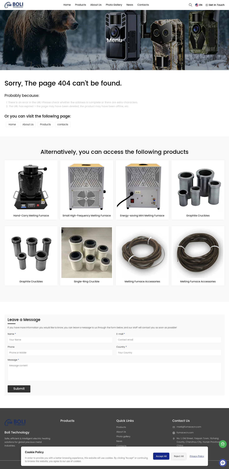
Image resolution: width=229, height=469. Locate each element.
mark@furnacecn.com (189, 427)
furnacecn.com (185, 433)
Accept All (161, 456)
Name (12, 334)
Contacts (143, 5)
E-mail (120, 334)
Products (80, 5)
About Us (95, 5)
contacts (62, 124)
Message (13, 360)
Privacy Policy (197, 456)
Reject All (179, 456)
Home (67, 5)
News (129, 5)
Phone (11, 347)
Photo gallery (114, 5)
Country (121, 347)
